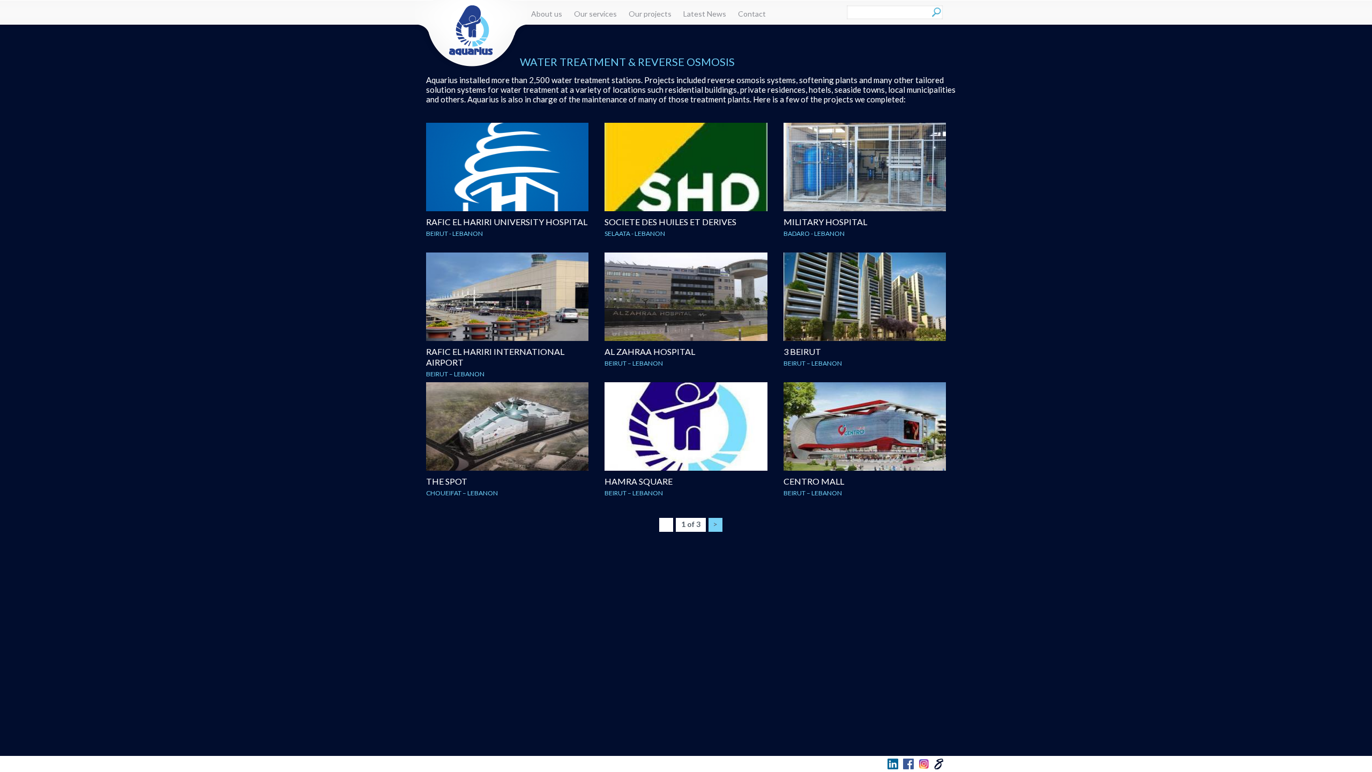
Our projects (650, 13)
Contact (752, 13)
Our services (595, 13)
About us (546, 13)
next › (716, 519)
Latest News (704, 13)
